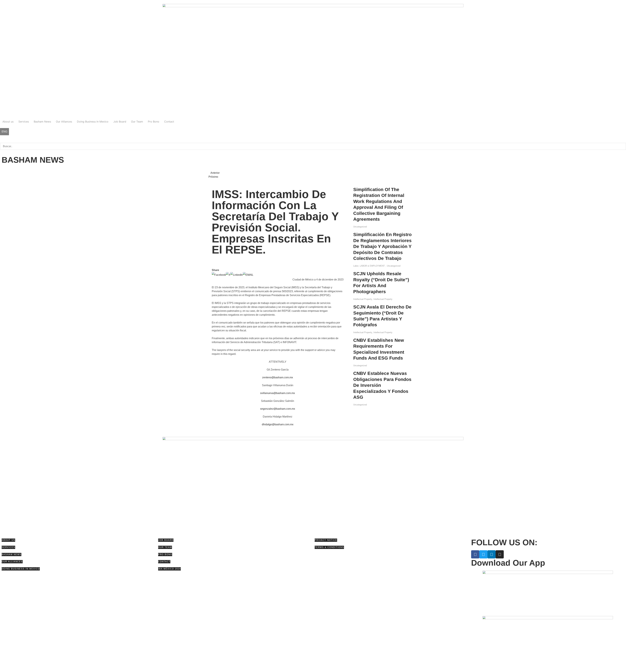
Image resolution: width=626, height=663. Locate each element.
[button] (313, 141)
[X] (228, 274)
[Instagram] (500, 554)
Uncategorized (360, 226)
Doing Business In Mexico (92, 121)
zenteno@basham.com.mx (277, 377)
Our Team (137, 121)
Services (23, 121)
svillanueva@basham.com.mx (277, 393)
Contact (169, 121)
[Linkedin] (491, 554)
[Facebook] (219, 274)
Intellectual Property (362, 299)
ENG (4, 131)
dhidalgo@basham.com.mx (277, 424)
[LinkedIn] (236, 274)
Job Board (119, 121)
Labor (355, 266)
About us (8, 121)
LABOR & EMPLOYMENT (372, 266)
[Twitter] (483, 554)
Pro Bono (153, 121)
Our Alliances (64, 121)
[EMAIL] (248, 274)
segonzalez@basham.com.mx (277, 408)
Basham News (42, 121)
